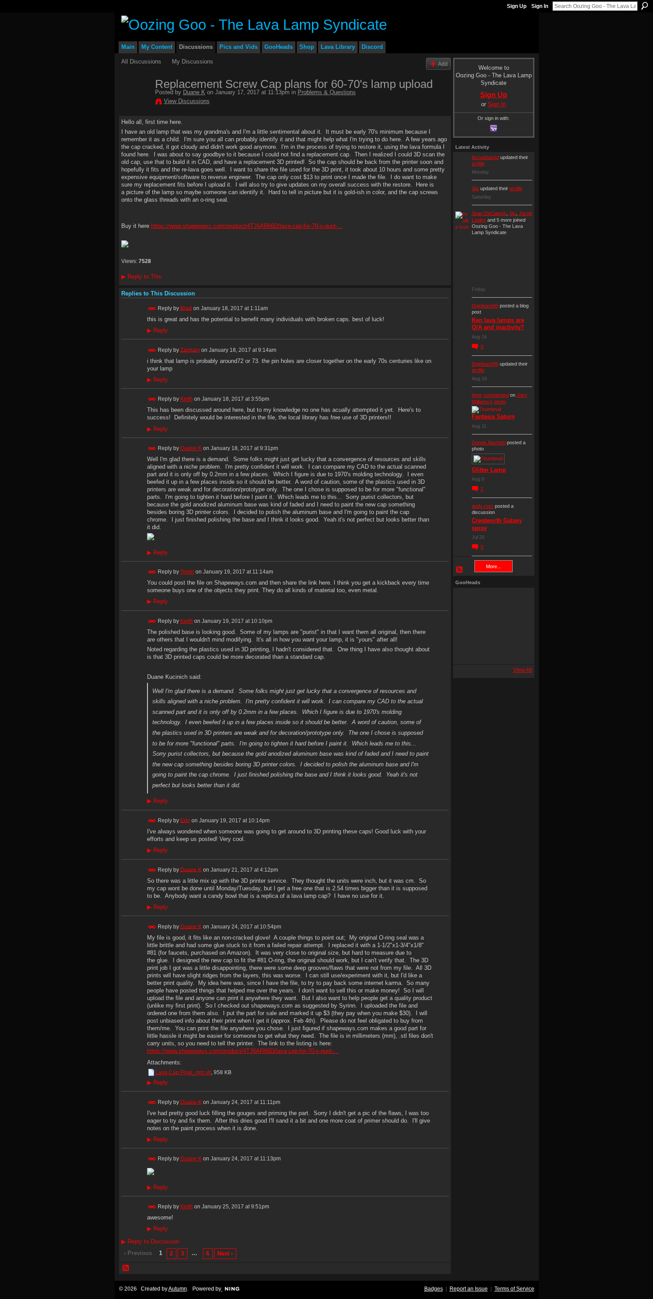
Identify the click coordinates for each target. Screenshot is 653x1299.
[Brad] (515, 626)
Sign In (539, 6)
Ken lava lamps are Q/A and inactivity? (498, 324)
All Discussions (141, 61)
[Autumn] (467, 650)
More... (493, 566)
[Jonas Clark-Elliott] (467, 626)
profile (478, 163)
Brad (186, 308)
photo (500, 401)
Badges (433, 1289)
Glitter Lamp (489, 469)
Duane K (194, 92)
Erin (185, 820)
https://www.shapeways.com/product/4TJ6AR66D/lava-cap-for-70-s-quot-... (247, 226)
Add (443, 64)
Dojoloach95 (485, 305)
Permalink (152, 308)
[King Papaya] (467, 602)
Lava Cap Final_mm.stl (183, 1072)
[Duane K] (135, 102)
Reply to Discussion (150, 1241)
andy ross (483, 506)
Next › (225, 1253)
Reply (157, 330)
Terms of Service (514, 1289)
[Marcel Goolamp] (515, 650)
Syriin (187, 572)
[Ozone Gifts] (515, 602)
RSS (126, 1268)
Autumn (177, 1289)
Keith (186, 399)
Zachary (190, 350)
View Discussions (187, 101)
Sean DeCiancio (489, 213)
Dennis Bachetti (489, 442)
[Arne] (491, 650)
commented (496, 395)
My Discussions (192, 61)
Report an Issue (469, 1289)
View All (522, 670)
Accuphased (485, 157)
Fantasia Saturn (493, 416)
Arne (477, 395)
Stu (475, 188)
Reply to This (141, 276)
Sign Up (516, 6)
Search (644, 6)
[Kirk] (491, 626)
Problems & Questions (327, 92)
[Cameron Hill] (491, 602)
